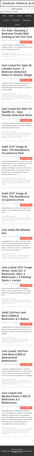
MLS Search (15, 20)
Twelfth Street (17, 137)
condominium (15, 301)
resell (24, 432)
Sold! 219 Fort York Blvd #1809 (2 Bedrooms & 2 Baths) (15, 315)
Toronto (12, 56)
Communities (26, 20)
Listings (17, 25)
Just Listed (8, 136)
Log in (2, 13)
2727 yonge (27, 179)
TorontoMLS (16, 342)
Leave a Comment (26, 42)
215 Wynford (27, 429)
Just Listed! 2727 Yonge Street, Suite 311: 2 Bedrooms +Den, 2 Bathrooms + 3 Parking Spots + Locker (17, 274)
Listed (26, 430)
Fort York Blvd (14, 340)
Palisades (9, 432)
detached (20, 96)
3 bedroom (20, 95)
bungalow (9, 96)
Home (4, 16)
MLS (16, 98)
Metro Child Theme (15, 451)
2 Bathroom (13, 54)
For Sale (26, 96)
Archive (19, 16)
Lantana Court (10, 98)
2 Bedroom (20, 54)
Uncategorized (20, 178)
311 (2, 219)
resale (16, 182)
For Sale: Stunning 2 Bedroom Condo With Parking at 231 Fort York (17, 33)
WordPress (15, 452)
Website (11, 16)
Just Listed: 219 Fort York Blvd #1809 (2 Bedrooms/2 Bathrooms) (15, 356)
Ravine (15, 432)
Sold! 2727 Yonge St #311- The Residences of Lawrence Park (16, 150)
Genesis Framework (27, 451)
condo (26, 54)
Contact (6, 20)
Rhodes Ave (22, 256)
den (21, 301)
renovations (10, 256)
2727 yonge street (7, 181)
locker (12, 219)
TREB (3, 184)
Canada (14, 96)
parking (7, 56)
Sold (23, 182)
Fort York (25, 382)
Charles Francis (17, 40)
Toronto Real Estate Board (16, 258)
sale (20, 182)
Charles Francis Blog (17, 4)
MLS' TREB (17, 219)
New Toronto (22, 98)
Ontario (28, 98)
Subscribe (28, 16)
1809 (11, 381)
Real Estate (12, 53)
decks (25, 255)
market (21, 181)
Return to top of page (17, 449)
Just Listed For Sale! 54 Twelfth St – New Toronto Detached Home (17, 112)
